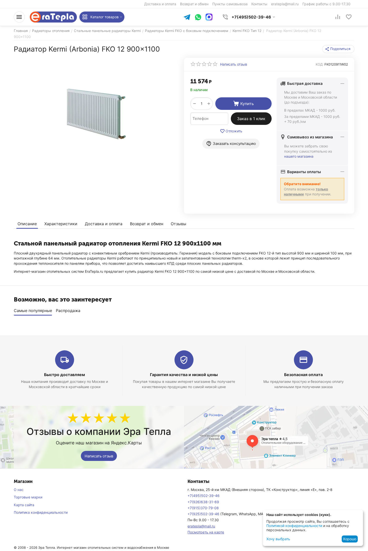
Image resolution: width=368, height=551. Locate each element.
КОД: (320, 64)
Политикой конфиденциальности (294, 525)
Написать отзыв (99, 456)
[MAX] (209, 17)
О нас (19, 489)
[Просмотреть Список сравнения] (337, 17)
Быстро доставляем (64, 374)
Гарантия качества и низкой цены (184, 374)
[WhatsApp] (198, 17)
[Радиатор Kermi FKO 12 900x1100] (96, 114)
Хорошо (349, 539)
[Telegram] (187, 17)
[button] (338, 49)
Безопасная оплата (303, 374)
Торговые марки (28, 497)
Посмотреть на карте (206, 532)
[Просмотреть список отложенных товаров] (348, 17)
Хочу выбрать (278, 539)
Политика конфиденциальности (41, 512)
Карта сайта (24, 505)
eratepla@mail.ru (201, 526)
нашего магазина (298, 156)
